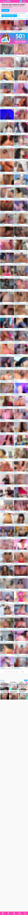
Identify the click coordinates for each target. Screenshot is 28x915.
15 (22, 671)
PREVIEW (5, 689)
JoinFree (21, 1)
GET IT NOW (20, 42)
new (14, 18)
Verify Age (5, 10)
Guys (18, 15)
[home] (7, 1)
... (19, 671)
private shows (20, 18)
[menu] (1, 1)
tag (11, 18)
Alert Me (16, 13)
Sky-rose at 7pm (22, 13)
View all (25, 680)
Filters (2, 18)
